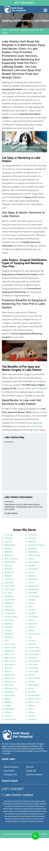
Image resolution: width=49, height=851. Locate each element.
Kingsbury (32, 548)
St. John (8, 592)
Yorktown (9, 538)
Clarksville (32, 664)
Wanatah (9, 568)
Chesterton (33, 668)
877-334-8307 (24, 3)
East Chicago (34, 633)
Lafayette (32, 534)
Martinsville (10, 695)
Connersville (33, 654)
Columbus (32, 657)
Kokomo (32, 541)
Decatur (31, 640)
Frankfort (32, 613)
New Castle (10, 657)
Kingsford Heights (36, 545)
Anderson (32, 719)
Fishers (31, 620)
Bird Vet (29, 767)
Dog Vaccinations (34, 774)
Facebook (44, 834)
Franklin (31, 609)
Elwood (31, 627)
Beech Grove (33, 702)
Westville (9, 551)
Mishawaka (10, 681)
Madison (8, 702)
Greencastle (33, 596)
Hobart (31, 572)
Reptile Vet (31, 770)
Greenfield (32, 592)
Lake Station (14, 30)
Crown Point (33, 647)
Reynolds (9, 623)
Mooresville (10, 674)
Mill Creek (9, 685)
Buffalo (31, 681)
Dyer (30, 637)
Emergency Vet (10, 774)
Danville (31, 644)
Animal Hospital (11, 767)
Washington (10, 562)
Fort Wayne (33, 616)
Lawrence (9, 715)
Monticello (9, 678)
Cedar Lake (33, 671)
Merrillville (9, 692)
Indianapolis (33, 562)
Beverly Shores (34, 698)
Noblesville (9, 650)
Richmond (9, 620)
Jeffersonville (34, 555)
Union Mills (10, 586)
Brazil (30, 688)
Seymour (8, 606)
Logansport (10, 709)
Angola (31, 715)
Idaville (31, 565)
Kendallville (33, 551)
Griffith (31, 582)
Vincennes (9, 579)
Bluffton (32, 692)
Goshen (31, 603)
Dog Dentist (9, 770)
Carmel (31, 674)
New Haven (10, 654)
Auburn (31, 712)
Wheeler (8, 548)
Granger (31, 599)
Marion (8, 698)
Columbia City (34, 661)
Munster (8, 668)
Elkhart (31, 630)
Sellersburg (9, 609)
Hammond (33, 579)
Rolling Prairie (11, 616)
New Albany (10, 664)
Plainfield (9, 637)
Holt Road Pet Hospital (20, 834)
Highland (32, 575)
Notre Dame (10, 644)
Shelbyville (9, 603)
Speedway (9, 596)
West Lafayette (11, 558)
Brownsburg (33, 685)
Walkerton (9, 572)
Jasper (31, 558)
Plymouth (9, 633)
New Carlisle (10, 661)
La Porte (32, 538)
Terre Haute (10, 589)
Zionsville (9, 534)
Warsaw (8, 565)
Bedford (31, 705)
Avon (30, 709)
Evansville (32, 623)
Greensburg (33, 589)
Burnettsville (33, 678)
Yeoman (8, 541)
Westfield (9, 555)
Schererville (10, 613)
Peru (7, 640)
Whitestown (10, 545)
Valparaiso (9, 582)
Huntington (33, 568)
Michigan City (11, 688)
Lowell (7, 705)
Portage (8, 630)
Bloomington (34, 695)
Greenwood (33, 586)
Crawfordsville (34, 650)
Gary (30, 606)
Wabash (8, 575)
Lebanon (8, 712)
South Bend (10, 599)
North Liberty (10, 647)
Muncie (8, 671)
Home (4, 30)
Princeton (9, 627)
